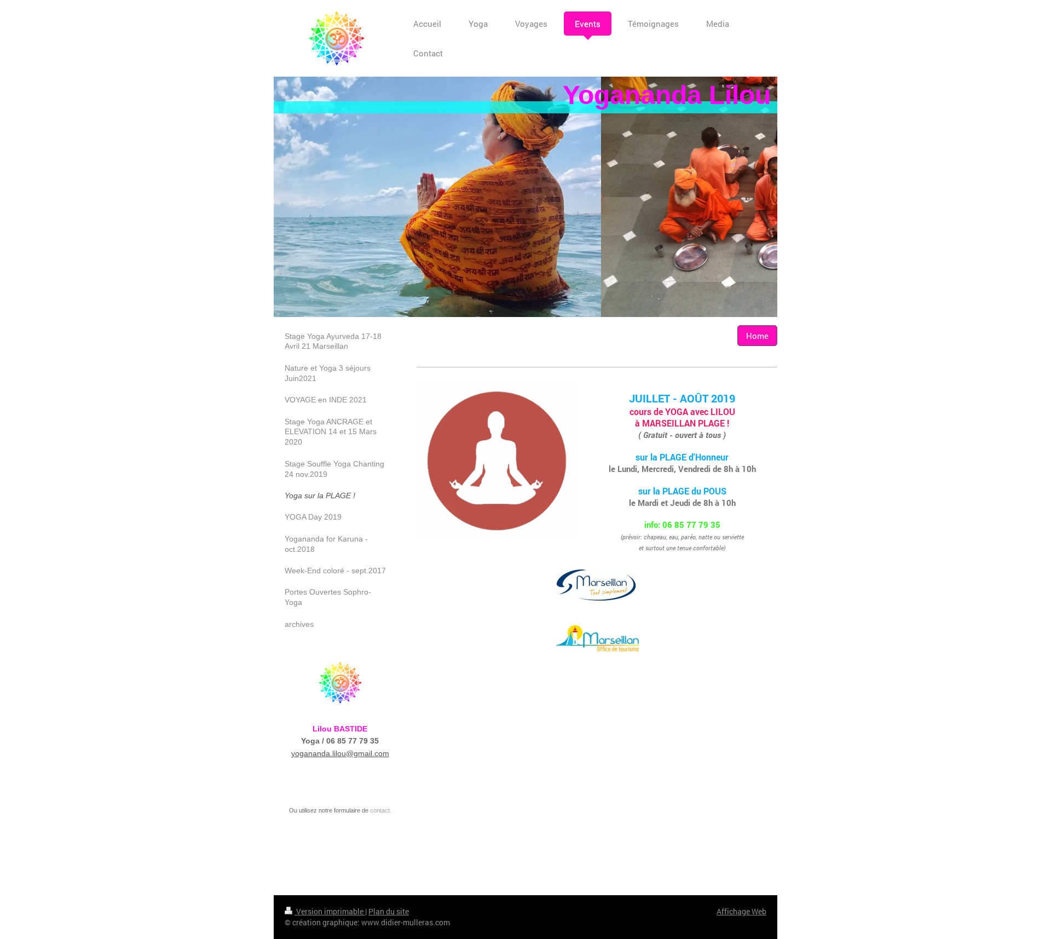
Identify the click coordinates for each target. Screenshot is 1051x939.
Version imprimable (329, 911)
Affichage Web (741, 911)
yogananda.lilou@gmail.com (340, 753)
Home (757, 335)
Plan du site (388, 911)
